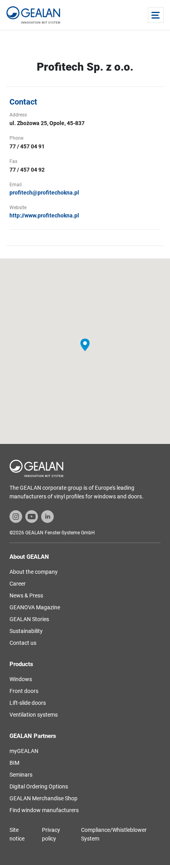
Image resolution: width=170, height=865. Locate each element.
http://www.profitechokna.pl (44, 215)
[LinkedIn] (47, 516)
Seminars (20, 774)
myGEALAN (23, 751)
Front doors (23, 691)
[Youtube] (31, 516)
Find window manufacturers (44, 810)
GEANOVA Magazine (34, 607)
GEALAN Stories (29, 619)
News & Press (26, 595)
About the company (33, 572)
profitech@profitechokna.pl (44, 192)
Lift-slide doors (27, 703)
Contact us (22, 643)
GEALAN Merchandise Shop (43, 798)
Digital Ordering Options (38, 786)
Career (17, 583)
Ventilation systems (33, 714)
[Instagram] (15, 516)
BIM (14, 763)
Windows (20, 679)
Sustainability (26, 631)
